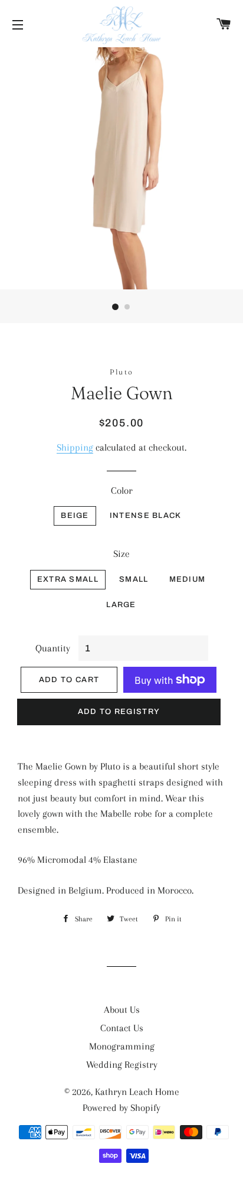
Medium (187, 579)
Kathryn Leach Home (137, 1091)
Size (121, 553)
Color (122, 490)
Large (121, 605)
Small (134, 579)
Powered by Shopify (121, 1107)
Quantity (52, 648)
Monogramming (122, 1046)
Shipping (75, 447)
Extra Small (67, 579)
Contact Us (121, 1028)
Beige (75, 515)
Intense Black (146, 515)
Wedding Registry (121, 1064)
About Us (122, 1009)
